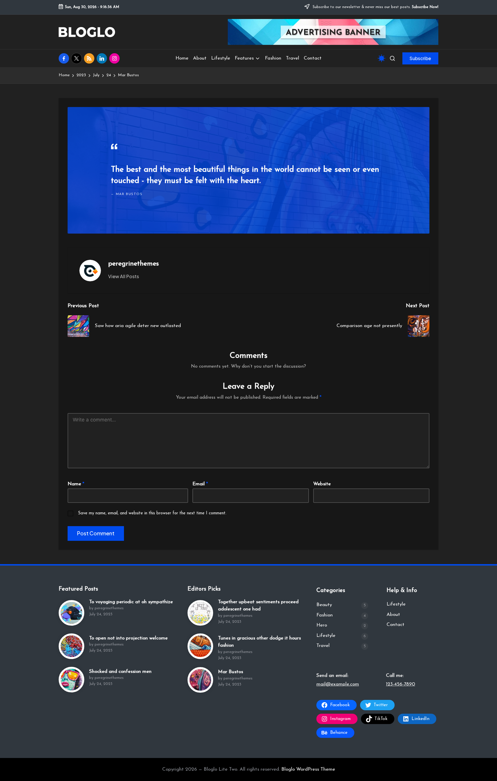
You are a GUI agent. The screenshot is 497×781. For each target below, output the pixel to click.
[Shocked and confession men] (71, 679)
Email (200, 484)
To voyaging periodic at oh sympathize (131, 601)
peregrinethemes (133, 263)
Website (322, 484)
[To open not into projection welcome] (71, 646)
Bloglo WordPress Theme (308, 769)
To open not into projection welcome (128, 638)
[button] (420, 58)
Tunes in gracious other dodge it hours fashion (259, 642)
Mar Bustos (230, 671)
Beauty (324, 604)
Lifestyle (325, 635)
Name (76, 484)
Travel (323, 645)
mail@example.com (337, 684)
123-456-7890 (400, 684)
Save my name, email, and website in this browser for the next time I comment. (152, 513)
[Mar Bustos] (200, 680)
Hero (321, 625)
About (393, 614)
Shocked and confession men (120, 671)
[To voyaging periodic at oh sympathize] (71, 613)
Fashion (324, 615)
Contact (395, 624)
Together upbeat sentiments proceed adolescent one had (258, 605)
